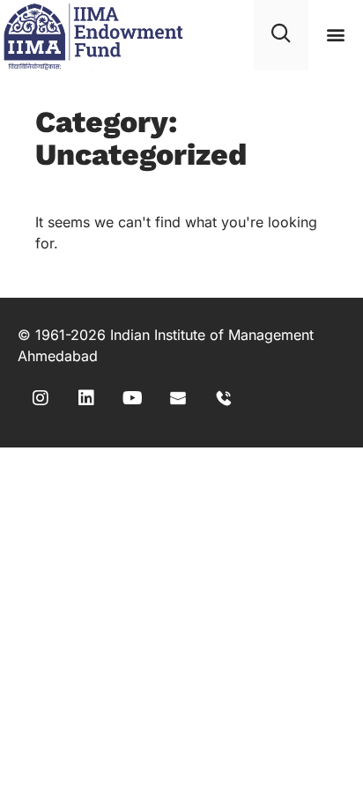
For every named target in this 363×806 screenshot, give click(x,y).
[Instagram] (40, 398)
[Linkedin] (86, 398)
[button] (336, 34)
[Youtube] (132, 398)
